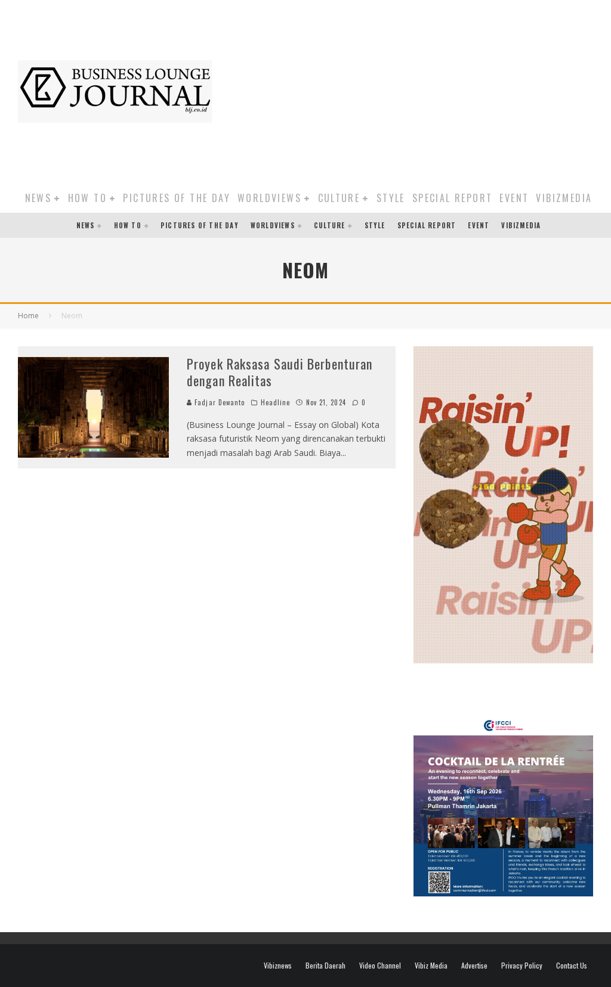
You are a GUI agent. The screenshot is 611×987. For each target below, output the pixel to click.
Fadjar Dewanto (218, 402)
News (38, 198)
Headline (276, 402)
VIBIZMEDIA (564, 198)
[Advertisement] (417, 89)
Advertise (474, 965)
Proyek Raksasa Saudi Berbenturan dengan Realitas (279, 372)
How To (87, 198)
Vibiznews (278, 965)
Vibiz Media (431, 965)
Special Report (452, 198)
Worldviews (269, 198)
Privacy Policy (521, 965)
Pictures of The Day (176, 198)
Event (514, 198)
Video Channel (380, 965)
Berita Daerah (325, 965)
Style (391, 198)
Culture (339, 198)
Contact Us (571, 965)
